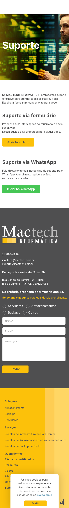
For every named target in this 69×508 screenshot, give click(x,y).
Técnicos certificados (19, 459)
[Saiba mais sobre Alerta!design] (62, 502)
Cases (9, 470)
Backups (14, 312)
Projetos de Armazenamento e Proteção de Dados (35, 440)
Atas (8, 476)
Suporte (10, 487)
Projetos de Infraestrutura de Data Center (30, 434)
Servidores (15, 306)
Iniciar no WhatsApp (21, 189)
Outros (33, 312)
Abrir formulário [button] (18, 142)
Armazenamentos (43, 306)
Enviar (15, 369)
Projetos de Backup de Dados (23, 446)
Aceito (35, 503)
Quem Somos (14, 453)
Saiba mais (44, 494)
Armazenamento (14, 407)
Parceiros (11, 464)
